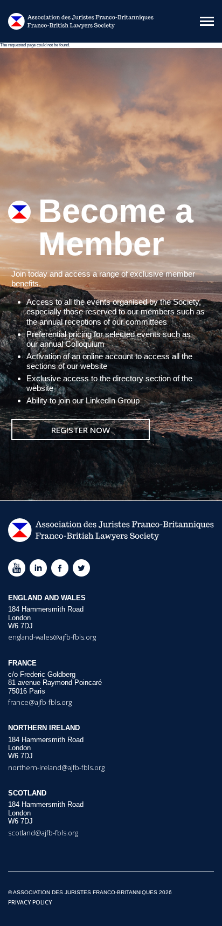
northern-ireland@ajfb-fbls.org (56, 767)
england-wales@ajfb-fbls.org (52, 637)
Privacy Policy (30, 902)
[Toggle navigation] (207, 21)
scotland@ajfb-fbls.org (43, 833)
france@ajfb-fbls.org (40, 702)
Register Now (80, 429)
